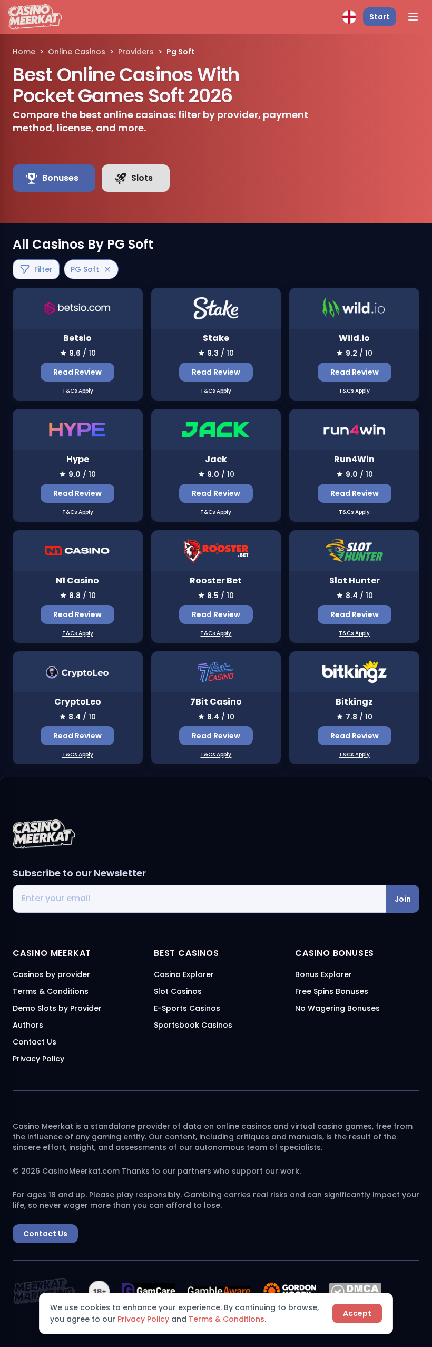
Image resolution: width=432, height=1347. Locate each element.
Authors (28, 1025)
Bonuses (60, 178)
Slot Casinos (178, 991)
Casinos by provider (51, 974)
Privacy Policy (143, 1319)
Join (403, 899)
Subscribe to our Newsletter (79, 873)
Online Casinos (76, 51)
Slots (142, 178)
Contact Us (34, 1042)
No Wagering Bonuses (337, 1008)
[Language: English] (349, 16)
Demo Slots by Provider (57, 1008)
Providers (136, 51)
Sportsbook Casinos (193, 1025)
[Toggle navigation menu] (413, 16)
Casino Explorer (184, 974)
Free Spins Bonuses (331, 991)
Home (24, 51)
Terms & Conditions (226, 1319)
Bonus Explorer (323, 974)
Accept (357, 1313)
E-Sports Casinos (187, 1008)
